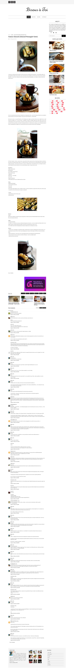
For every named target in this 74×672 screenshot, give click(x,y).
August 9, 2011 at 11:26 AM (15, 435)
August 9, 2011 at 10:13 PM (15, 556)
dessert (50, 104)
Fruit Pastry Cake (53, 94)
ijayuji (12, 396)
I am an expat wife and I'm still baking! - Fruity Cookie (14, 303)
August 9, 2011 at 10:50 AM (15, 422)
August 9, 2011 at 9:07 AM (15, 394)
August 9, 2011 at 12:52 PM (15, 467)
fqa (11, 491)
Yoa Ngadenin (13, 563)
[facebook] (9, 2)
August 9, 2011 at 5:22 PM (15, 504)
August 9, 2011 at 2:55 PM (15, 498)
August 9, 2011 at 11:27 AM (15, 441)
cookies (49, 661)
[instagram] (12, 2)
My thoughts (50, 654)
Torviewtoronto (13, 311)
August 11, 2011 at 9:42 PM (15, 603)
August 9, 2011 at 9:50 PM (15, 519)
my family (49, 664)
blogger (37, 307)
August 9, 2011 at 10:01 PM (15, 526)
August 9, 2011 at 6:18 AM (15, 340)
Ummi (11, 456)
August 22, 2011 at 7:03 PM (15, 631)
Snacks (50, 113)
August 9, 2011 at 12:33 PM (15, 461)
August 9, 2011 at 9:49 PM (15, 513)
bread (48, 657)
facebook (44, 307)
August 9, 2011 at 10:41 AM (15, 417)
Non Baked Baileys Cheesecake (56, 84)
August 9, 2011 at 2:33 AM (15, 314)
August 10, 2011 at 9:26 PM (15, 598)
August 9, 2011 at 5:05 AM (15, 332)
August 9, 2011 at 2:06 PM (15, 489)
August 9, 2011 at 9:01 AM (15, 378)
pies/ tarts (59, 111)
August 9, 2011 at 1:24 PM (15, 477)
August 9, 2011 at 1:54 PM (15, 483)
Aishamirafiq (13, 404)
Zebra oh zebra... (53, 50)
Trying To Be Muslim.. (14, 500)
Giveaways (60, 104)
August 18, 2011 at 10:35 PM (15, 613)
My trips (49, 655)
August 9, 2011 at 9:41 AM (15, 402)
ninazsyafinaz (13, 419)
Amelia (12, 596)
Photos (50, 111)
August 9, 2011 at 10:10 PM (15, 549)
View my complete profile (14, 662)
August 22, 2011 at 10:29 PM (15, 640)
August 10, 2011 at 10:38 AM (15, 594)
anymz (12, 463)
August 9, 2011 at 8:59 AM (15, 371)
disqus (41, 307)
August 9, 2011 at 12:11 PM (15, 449)
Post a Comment (12, 642)
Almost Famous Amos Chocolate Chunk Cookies (56, 62)
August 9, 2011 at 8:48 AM (15, 360)
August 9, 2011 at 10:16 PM (15, 561)
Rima (11, 356)
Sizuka (12, 334)
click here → (51, 31)
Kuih (50, 106)
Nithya (12, 316)
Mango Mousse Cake (54, 73)
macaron (60, 106)
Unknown (12, 451)
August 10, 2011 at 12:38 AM (15, 567)
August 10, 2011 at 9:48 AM (15, 580)
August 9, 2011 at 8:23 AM (15, 354)
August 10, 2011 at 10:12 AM (15, 587)
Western (55, 113)
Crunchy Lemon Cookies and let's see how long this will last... (39, 303)
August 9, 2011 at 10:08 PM (15, 542)
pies (54, 111)
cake (48, 659)
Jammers (23, 302)
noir (11, 324)
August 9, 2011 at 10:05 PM (15, 532)
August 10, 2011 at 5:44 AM (15, 574)
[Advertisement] (27, 27)
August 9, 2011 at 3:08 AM (15, 322)
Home (9, 34)
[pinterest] (14, 2)
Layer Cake (55, 106)
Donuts (55, 104)
